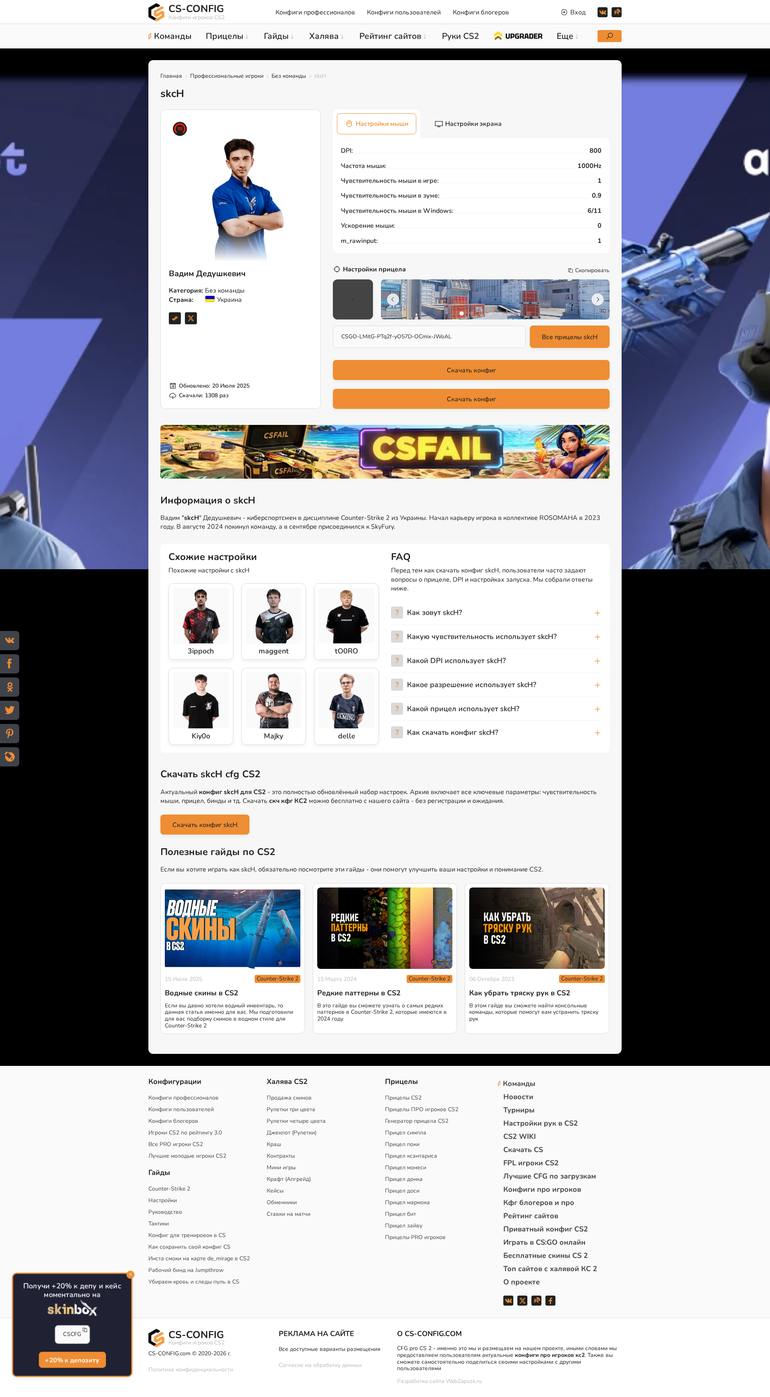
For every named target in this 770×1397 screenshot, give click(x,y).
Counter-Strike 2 (277, 979)
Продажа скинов (289, 1098)
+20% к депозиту (72, 1360)
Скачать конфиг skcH (204, 825)
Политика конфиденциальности (190, 1369)
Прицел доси (402, 1191)
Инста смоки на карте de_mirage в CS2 (199, 1258)
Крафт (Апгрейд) (289, 1179)
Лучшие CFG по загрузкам (549, 1176)
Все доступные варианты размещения (330, 1349)
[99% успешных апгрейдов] (518, 35)
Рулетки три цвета (291, 1109)
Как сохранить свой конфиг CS (189, 1247)
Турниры (519, 1110)
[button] (462, 313)
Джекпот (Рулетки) (291, 1132)
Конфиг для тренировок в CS (187, 1235)
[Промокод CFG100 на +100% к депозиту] (385, 452)
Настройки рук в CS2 (540, 1123)
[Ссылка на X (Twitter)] (191, 318)
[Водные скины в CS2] (232, 928)
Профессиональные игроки (226, 76)
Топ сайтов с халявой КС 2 (550, 1269)
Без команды (289, 76)
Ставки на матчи (288, 1214)
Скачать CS (523, 1149)
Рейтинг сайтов (530, 1216)
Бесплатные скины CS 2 (545, 1255)
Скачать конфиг (471, 370)
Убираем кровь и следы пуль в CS (193, 1282)
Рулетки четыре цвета (296, 1121)
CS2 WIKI (519, 1136)
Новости (518, 1097)
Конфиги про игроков (542, 1189)
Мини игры (281, 1167)
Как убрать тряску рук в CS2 (519, 993)
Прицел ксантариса (411, 1156)
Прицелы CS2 (403, 1098)
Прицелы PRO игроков (415, 1237)
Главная (171, 76)
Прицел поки (402, 1144)
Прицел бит (400, 1214)
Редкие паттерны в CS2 (359, 993)
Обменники (282, 1202)
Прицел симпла (405, 1132)
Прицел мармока (407, 1202)
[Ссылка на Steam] (175, 318)
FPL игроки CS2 (531, 1163)
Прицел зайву (403, 1225)
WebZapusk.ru (464, 1381)
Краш (274, 1144)
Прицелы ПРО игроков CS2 (421, 1109)
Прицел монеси (405, 1167)
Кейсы (275, 1191)
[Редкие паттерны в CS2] (385, 928)
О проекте (521, 1282)
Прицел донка (404, 1179)
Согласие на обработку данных (320, 1365)
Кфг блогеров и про (538, 1202)
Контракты (281, 1156)
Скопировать (592, 270)
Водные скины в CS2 (201, 993)
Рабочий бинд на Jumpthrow (186, 1270)
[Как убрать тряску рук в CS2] (537, 928)
